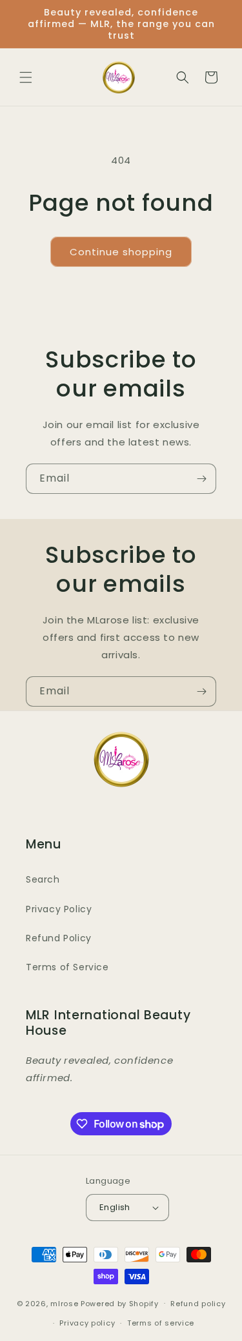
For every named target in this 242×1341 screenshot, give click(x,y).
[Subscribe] (201, 479)
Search (43, 879)
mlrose (65, 1303)
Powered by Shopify (120, 1303)
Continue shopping (121, 252)
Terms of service (160, 1323)
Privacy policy (87, 1323)
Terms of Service (67, 967)
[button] (26, 77)
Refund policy (197, 1303)
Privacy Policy (59, 909)
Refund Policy (59, 938)
